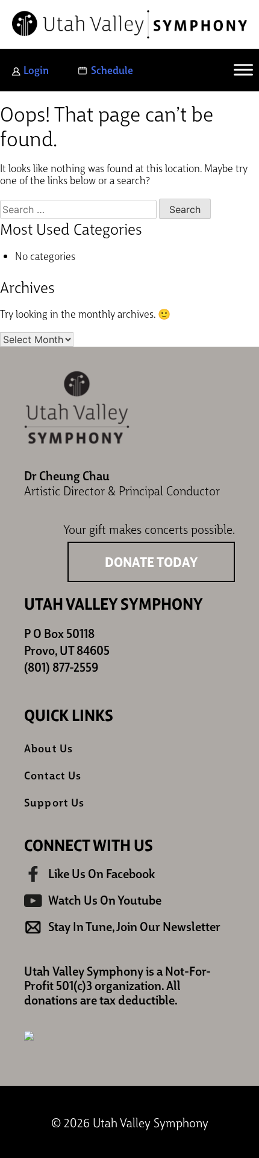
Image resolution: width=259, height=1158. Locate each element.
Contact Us (52, 775)
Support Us (54, 802)
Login (36, 69)
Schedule (112, 69)
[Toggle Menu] (243, 69)
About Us (48, 748)
